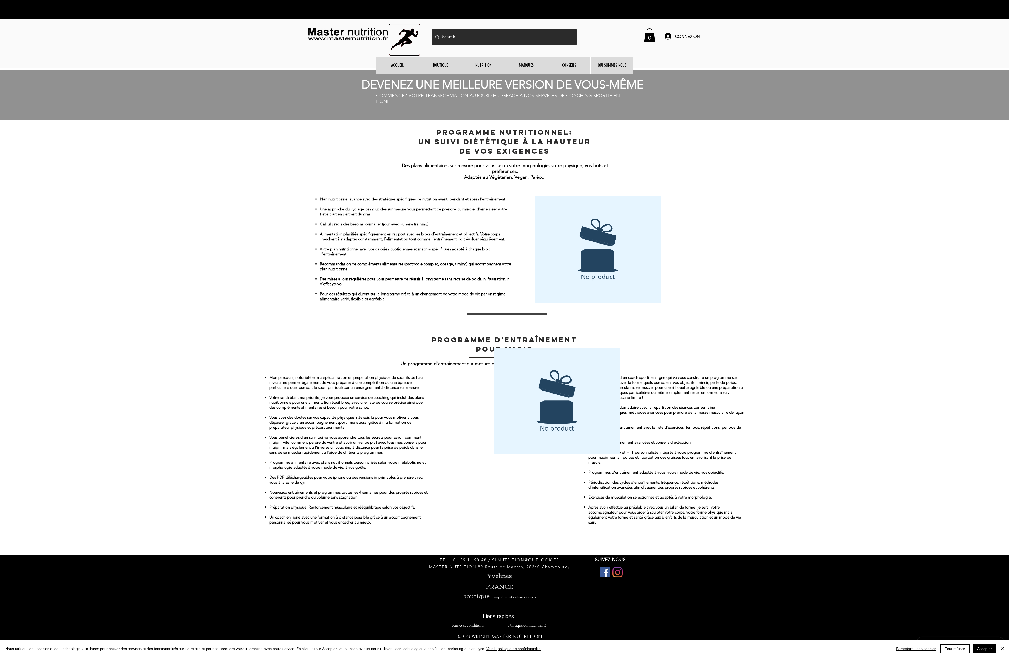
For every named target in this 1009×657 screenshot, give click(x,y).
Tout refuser (955, 648)
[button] (649, 35)
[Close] (1003, 648)
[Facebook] (605, 572)
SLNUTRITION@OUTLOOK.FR (525, 559)
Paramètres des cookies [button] (916, 648)
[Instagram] (617, 572)
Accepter (984, 648)
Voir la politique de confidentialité (513, 648)
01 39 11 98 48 (470, 559)
